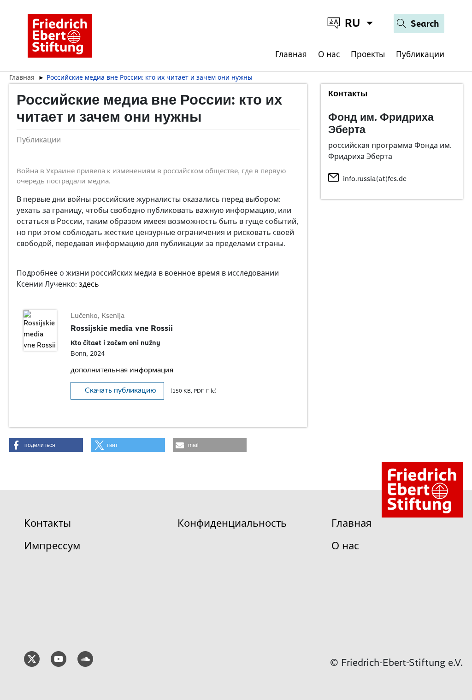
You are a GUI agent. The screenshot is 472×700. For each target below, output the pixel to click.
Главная (291, 54)
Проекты (368, 54)
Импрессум (52, 546)
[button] (46, 445)
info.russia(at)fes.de (375, 178)
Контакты (47, 523)
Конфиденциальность (232, 523)
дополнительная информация (122, 370)
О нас (329, 54)
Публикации (420, 54)
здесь (89, 284)
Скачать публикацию (120, 390)
